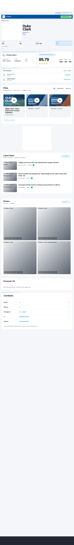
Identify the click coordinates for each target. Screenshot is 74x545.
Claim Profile (66, 16)
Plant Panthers (11, 79)
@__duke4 (22, 312)
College (58, 12)
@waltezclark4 (24, 321)
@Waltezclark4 (24, 316)
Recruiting (65, 12)
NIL (71, 12)
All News (65, 156)
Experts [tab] (68, 88)
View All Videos (10, 120)
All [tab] (54, 88)
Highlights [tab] (60, 88)
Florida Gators (11, 74)
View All (66, 201)
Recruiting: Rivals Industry (47, 54)
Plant (24, 34)
